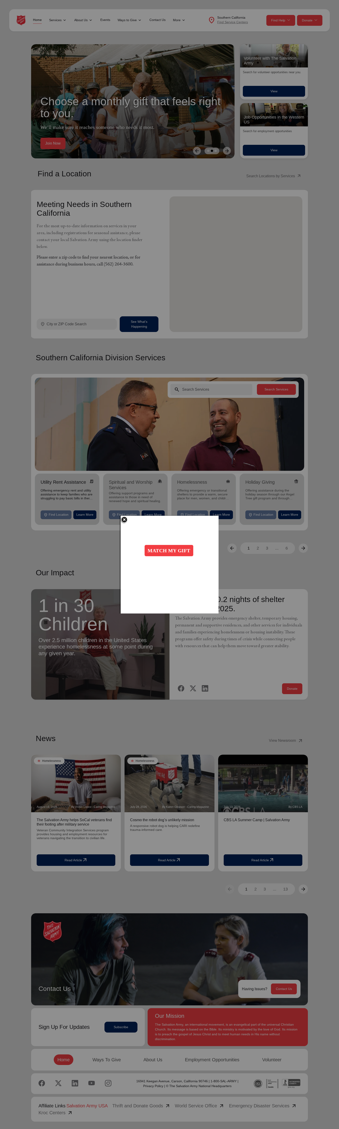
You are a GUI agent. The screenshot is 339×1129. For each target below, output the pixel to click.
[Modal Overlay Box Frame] (170, 565)
